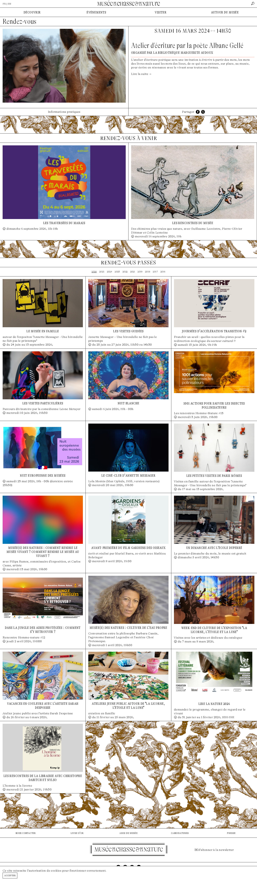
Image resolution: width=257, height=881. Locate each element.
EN (9, 3)
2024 (109, 271)
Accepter (10, 875)
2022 (125, 271)
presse (231, 833)
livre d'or (77, 833)
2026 (94, 271)
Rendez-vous (19, 21)
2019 (140, 271)
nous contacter (26, 833)
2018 (147, 271)
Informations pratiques (64, 111)
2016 (162, 271)
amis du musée (128, 833)
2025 (101, 271)
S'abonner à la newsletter (216, 850)
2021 (132, 271)
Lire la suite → (141, 74)
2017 (155, 271)
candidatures (180, 833)
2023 (117, 271)
